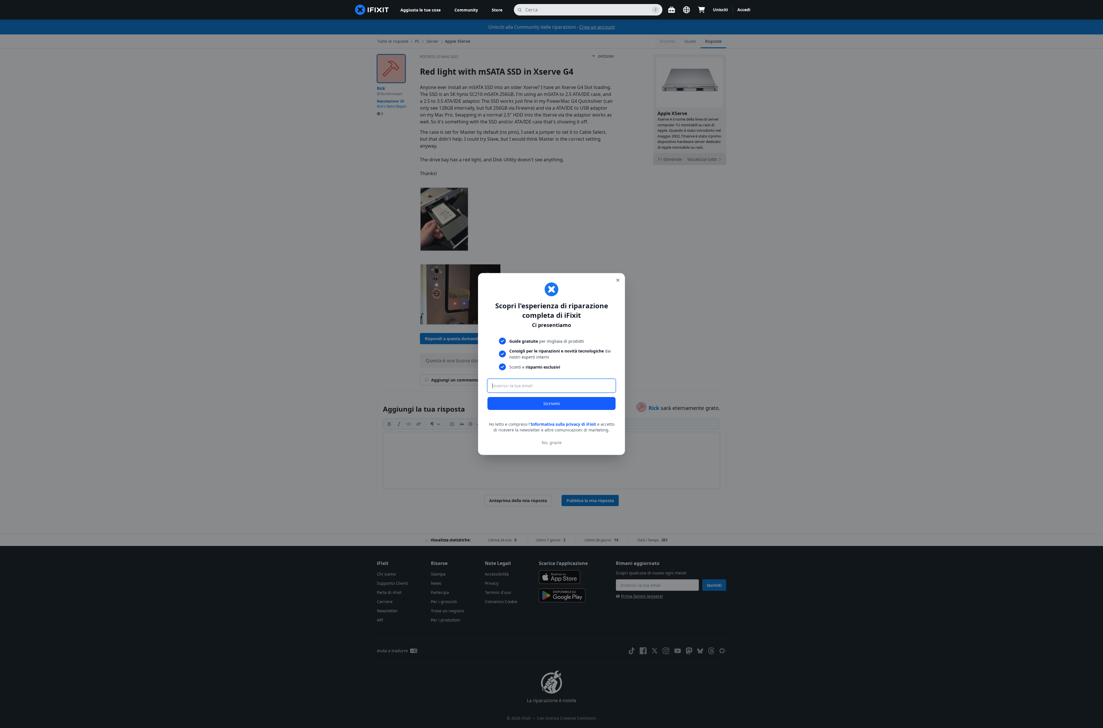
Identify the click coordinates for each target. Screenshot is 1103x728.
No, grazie (552, 442)
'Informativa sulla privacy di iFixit (563, 424)
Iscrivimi (551, 403)
